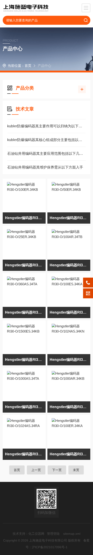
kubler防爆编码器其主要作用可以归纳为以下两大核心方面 (46, 126)
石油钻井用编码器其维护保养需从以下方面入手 (45, 167)
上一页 (36, 470)
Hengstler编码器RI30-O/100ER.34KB (25, 218)
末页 (76, 470)
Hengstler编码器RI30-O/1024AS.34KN (70, 360)
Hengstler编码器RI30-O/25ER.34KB (25, 265)
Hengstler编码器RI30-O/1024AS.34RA (25, 454)
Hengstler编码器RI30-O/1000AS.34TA (25, 407)
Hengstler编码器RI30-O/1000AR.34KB (70, 407)
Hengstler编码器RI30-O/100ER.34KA (70, 454)
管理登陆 (53, 533)
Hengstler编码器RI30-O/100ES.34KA (70, 312)
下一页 (57, 470)
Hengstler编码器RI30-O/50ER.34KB (70, 218)
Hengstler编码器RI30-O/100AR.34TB (70, 265)
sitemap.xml (71, 533)
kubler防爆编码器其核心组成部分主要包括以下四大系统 (46, 140)
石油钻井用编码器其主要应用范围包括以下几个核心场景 (46, 153)
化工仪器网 (36, 533)
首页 (28, 65)
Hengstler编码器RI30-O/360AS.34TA (25, 312)
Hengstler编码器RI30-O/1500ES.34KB (25, 360)
